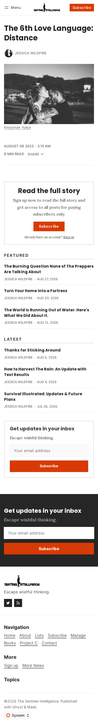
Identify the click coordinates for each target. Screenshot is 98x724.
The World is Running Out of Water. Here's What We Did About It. (46, 312)
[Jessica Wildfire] (8, 53)
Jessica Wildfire (30, 53)
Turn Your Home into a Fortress (35, 290)
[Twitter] (8, 603)
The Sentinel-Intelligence (38, 701)
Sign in (68, 237)
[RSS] (18, 603)
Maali (31, 707)
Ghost (17, 707)
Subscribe (82, 7)
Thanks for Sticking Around (32, 350)
